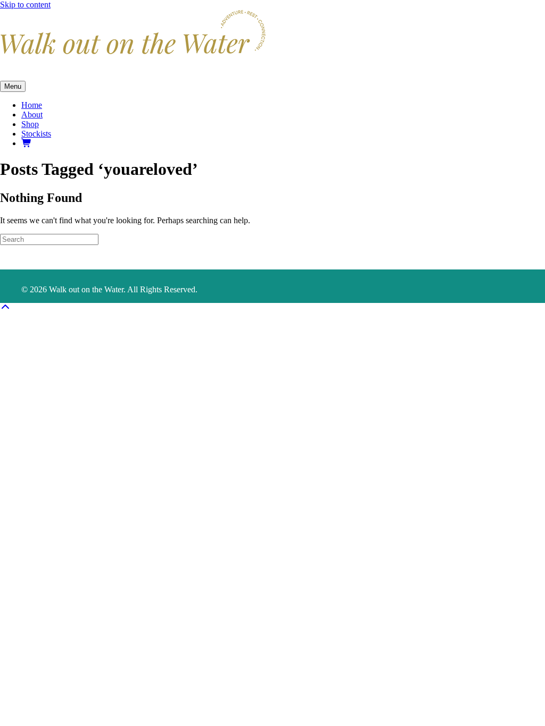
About (32, 114)
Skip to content (25, 4)
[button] (5, 307)
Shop (30, 124)
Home (31, 104)
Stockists (36, 133)
